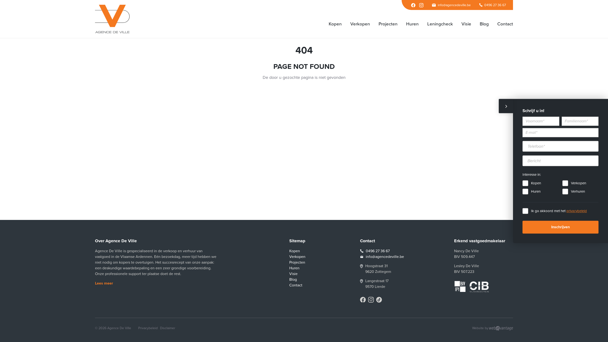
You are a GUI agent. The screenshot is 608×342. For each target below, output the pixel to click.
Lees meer (104, 283)
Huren (536, 192)
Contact (295, 285)
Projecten (297, 262)
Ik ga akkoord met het (559, 211)
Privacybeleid (148, 328)
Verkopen (578, 183)
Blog (293, 279)
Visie (293, 273)
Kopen (536, 183)
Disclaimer (167, 328)
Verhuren (578, 192)
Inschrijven (560, 227)
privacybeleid (576, 211)
